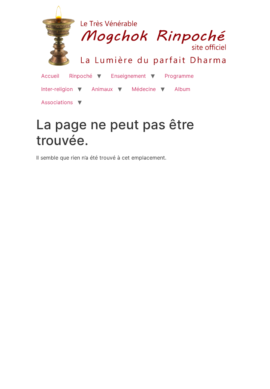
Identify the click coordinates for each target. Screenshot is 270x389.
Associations (57, 102)
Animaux (102, 89)
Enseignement (128, 76)
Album (182, 89)
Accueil (50, 76)
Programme (179, 76)
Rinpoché (80, 76)
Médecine (144, 89)
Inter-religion (57, 89)
